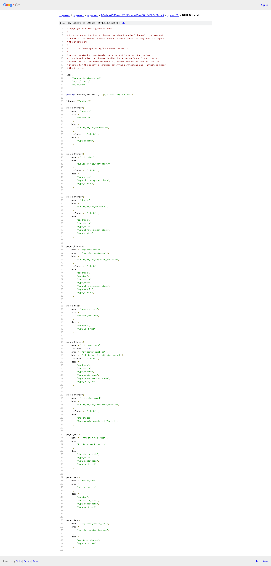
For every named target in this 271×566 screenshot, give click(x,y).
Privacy (27, 561)
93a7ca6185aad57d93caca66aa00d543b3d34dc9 (132, 15)
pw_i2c (174, 15)
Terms (36, 561)
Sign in (264, 4)
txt (258, 561)
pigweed (64, 15)
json (265, 561)
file (122, 23)
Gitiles (19, 561)
